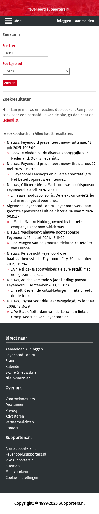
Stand (10, 361)
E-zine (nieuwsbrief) (23, 372)
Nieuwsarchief (18, 378)
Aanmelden (15, 349)
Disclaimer (14, 404)
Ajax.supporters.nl (21, 448)
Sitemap (13, 466)
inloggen (64, 21)
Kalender (13, 366)
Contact (12, 428)
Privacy (12, 410)
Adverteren (15, 416)
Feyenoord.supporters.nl (26, 454)
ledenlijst (10, 120)
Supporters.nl (19, 437)
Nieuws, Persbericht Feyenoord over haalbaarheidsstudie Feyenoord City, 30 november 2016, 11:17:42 (49, 258)
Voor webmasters (20, 399)
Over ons (14, 387)
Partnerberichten (20, 422)
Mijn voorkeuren (19, 472)
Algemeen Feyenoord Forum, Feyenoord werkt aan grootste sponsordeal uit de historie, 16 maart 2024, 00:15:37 (50, 211)
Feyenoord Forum (20, 355)
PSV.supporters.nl (20, 460)
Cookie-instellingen (22, 477)
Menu (18, 21)
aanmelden (84, 21)
